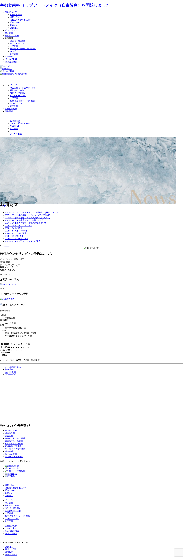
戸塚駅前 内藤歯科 (13, 446)
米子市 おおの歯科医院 (15, 449)
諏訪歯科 (9, 436)
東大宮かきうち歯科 (14, 441)
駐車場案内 (10, 369)
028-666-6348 (10, 374)
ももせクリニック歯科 (15, 438)
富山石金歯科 (11, 454)
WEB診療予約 (20, 74)
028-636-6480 (10, 372)
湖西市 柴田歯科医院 (14, 457)
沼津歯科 (9, 451)
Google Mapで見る (13, 367)
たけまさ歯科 (11, 430)
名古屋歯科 (10, 433)
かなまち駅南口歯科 (14, 444)
